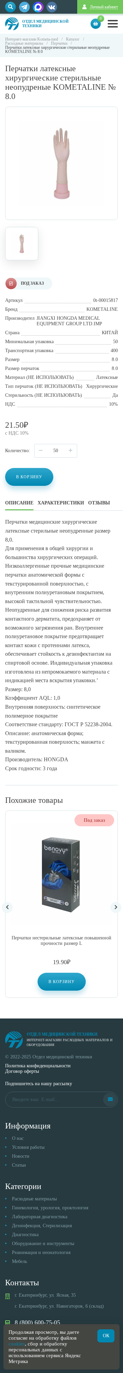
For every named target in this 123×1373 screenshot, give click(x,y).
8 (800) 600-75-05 (37, 1322)
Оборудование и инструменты (43, 1243)
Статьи (19, 1165)
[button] (62, 982)
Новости (20, 1156)
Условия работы (28, 1147)
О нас (18, 1138)
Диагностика (25, 1234)
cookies (17, 1344)
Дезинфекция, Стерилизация (42, 1225)
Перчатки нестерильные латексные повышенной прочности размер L (61, 940)
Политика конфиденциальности (38, 1065)
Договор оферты (22, 1071)
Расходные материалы (34, 1198)
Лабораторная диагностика (39, 1216)
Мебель (19, 1261)
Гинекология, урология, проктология (50, 1207)
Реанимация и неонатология (41, 1252)
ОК (106, 1335)
